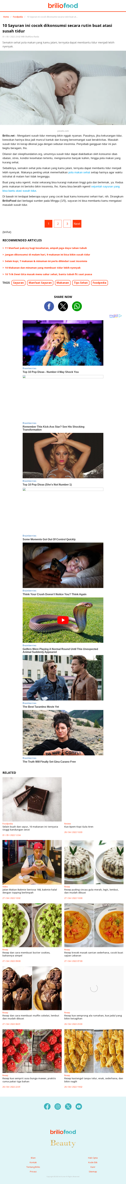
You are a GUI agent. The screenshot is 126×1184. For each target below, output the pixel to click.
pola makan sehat (79, 172)
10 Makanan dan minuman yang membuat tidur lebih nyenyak (43, 267)
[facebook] (47, 1106)
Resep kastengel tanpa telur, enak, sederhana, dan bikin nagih (93, 1080)
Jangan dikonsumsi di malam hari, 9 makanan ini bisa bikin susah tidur (47, 254)
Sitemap (93, 1171)
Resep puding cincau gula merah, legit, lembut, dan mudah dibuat (91, 891)
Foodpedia (18, 16)
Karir (93, 1166)
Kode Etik (92, 1162)
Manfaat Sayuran (40, 282)
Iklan (33, 1157)
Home (6, 16)
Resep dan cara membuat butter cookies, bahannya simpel (26, 954)
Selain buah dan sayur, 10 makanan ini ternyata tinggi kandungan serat (30, 828)
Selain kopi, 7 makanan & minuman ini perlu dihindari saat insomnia (46, 261)
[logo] (63, 1125)
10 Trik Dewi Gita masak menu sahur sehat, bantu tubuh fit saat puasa (48, 274)
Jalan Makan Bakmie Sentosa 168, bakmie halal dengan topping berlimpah (29, 891)
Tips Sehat (81, 282)
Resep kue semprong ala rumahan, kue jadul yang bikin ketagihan (93, 1017)
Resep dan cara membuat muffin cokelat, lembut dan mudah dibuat (30, 1017)
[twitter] (68, 1106)
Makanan (63, 282)
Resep (67, 886)
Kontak (33, 1162)
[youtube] (78, 1106)
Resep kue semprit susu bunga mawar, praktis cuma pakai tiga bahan (29, 1080)
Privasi (33, 1171)
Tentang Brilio (33, 1166)
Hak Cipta (93, 1157)
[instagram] (57, 1106)
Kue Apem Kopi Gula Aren (78, 826)
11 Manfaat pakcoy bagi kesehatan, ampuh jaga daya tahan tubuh (46, 248)
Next (77, 224)
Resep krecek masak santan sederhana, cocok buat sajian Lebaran (93, 954)
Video (5, 886)
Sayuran (18, 282)
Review (67, 823)
